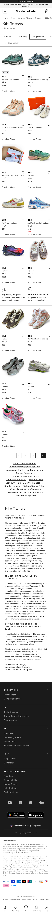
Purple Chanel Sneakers (24, 476)
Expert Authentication (38, 294)
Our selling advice (12, 737)
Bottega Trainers (35, 470)
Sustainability (10, 780)
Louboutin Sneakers (16, 479)
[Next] (33, 455)
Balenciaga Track (14, 470)
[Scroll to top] (43, 455)
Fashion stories (11, 792)
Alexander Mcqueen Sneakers (24, 466)
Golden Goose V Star (34, 486)
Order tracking (11, 711)
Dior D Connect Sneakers (30, 482)
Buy (6, 707)
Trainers (38, 18)
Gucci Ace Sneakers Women (24, 489)
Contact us (9, 762)
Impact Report (11, 784)
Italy (47, 899)
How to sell (9, 733)
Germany (36, 899)
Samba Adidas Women (24, 463)
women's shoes (25, 583)
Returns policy (11, 720)
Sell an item (9, 741)
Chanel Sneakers (24, 473)
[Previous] (18, 455)
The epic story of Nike (14, 523)
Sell (6, 729)
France (5, 899)
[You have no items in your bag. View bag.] (47, 11)
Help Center (9, 758)
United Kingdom (15, 899)
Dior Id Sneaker (12, 486)
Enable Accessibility (26, 1)
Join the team (10, 788)
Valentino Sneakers (26, 495)
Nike (13, 18)
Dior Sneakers (36, 479)
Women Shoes (25, 18)
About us (8, 775)
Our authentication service (16, 716)
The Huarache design (15, 664)
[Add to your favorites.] (22, 76)
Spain (42, 899)
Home (5, 18)
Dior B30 (10, 482)
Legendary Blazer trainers (17, 666)
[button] (47, 11)
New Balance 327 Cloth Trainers (24, 492)
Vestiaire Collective (15, 771)
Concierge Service (13, 698)
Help (6, 754)
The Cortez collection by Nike (19, 669)
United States (26, 899)
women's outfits (33, 636)
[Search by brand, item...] (5, 11)
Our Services (11, 690)
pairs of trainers (18, 651)
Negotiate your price (11, 294)
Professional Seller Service (16, 745)
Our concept (10, 694)
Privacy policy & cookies (25, 833)
